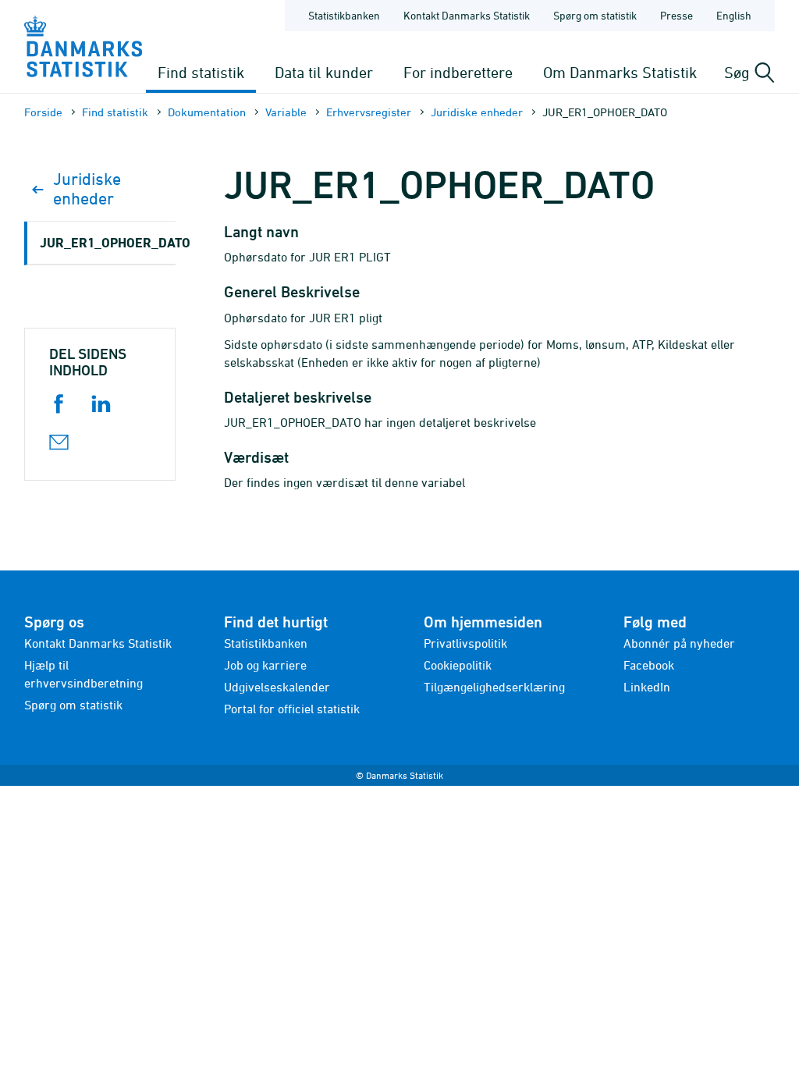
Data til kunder (324, 72)
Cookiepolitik (458, 665)
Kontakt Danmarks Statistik (466, 15)
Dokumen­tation (207, 112)
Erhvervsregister (368, 112)
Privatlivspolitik (465, 643)
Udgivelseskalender (277, 687)
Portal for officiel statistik (292, 709)
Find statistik (201, 72)
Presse (676, 15)
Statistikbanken (344, 15)
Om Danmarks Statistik (620, 72)
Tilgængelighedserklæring (494, 687)
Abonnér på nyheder (679, 643)
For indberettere (458, 72)
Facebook (648, 665)
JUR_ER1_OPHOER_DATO (108, 242)
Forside (43, 112)
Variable (286, 112)
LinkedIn (646, 687)
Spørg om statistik (595, 15)
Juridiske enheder (477, 112)
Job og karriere (265, 665)
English (733, 15)
